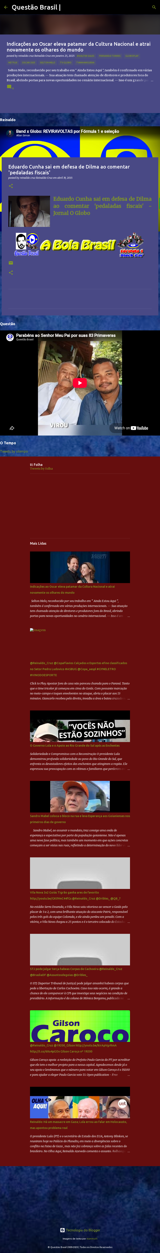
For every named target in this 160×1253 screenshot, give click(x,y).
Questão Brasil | (36, 7)
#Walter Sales (85, 56)
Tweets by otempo (14, 451)
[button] (10, 186)
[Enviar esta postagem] (10, 264)
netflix (12, 62)
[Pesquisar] (154, 7)
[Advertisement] (80, 506)
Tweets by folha (41, 468)
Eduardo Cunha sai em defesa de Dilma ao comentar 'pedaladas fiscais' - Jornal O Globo (102, 206)
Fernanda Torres (110, 56)
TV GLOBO (65, 62)
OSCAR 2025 (28, 62)
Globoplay (132, 56)
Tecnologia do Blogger (82, 1230)
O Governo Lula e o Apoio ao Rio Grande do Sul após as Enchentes (75, 745)
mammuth (92, 1238)
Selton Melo (47, 62)
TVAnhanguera (85, 62)
